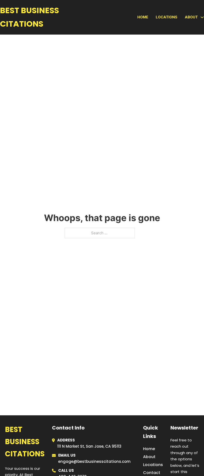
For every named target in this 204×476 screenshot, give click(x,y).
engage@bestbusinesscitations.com (94, 461)
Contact (151, 473)
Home (142, 17)
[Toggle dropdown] (202, 17)
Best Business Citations (29, 17)
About (149, 457)
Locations (166, 17)
